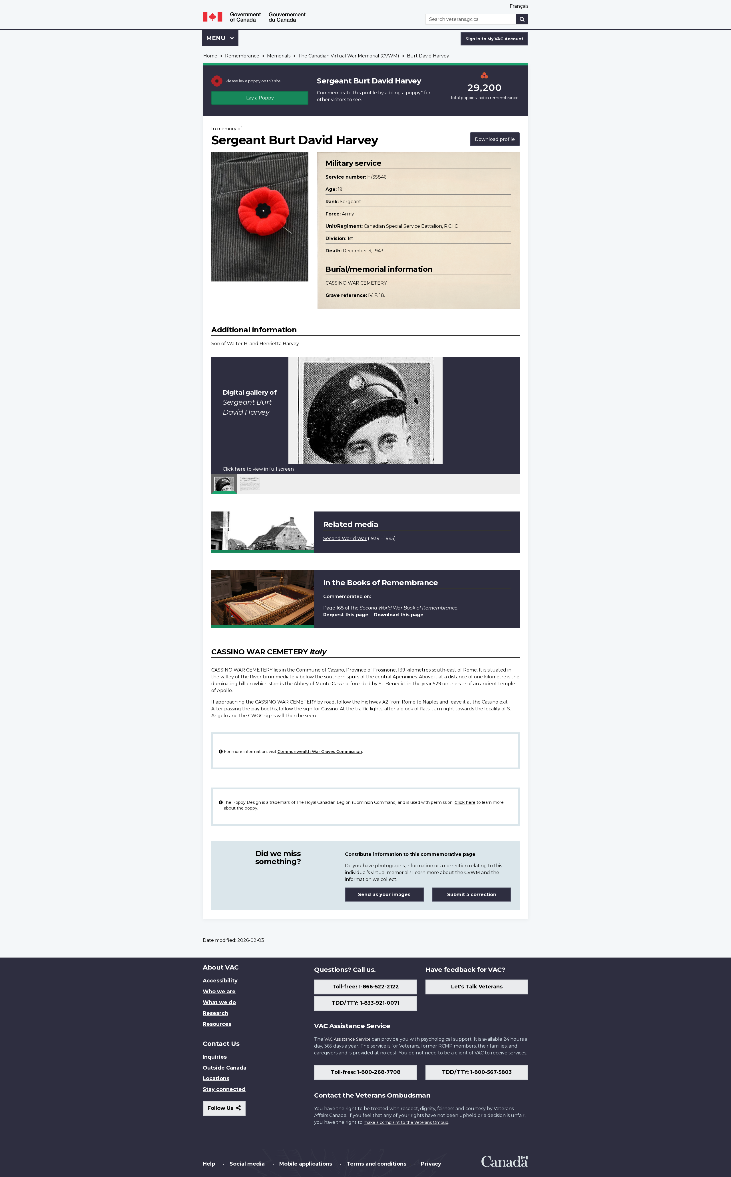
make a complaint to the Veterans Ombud (406, 1122)
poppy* (414, 92)
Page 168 (333, 608)
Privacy (431, 1164)
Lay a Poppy (260, 98)
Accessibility (220, 981)
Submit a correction (471, 894)
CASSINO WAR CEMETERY (356, 283)
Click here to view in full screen (258, 469)
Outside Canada (224, 1068)
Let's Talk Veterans (477, 987)
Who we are (219, 991)
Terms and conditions (376, 1164)
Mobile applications (305, 1164)
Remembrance (242, 56)
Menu (216, 38)
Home (210, 56)
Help (209, 1164)
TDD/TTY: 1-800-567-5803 (477, 1072)
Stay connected (224, 1089)
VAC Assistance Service (347, 1039)
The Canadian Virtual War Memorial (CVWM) (348, 56)
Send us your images (384, 894)
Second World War (345, 538)
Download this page (398, 615)
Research (215, 1013)
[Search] (522, 19)
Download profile (495, 139)
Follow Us (227, 1110)
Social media (247, 1164)
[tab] (224, 484)
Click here (465, 802)
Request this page (345, 615)
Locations (216, 1078)
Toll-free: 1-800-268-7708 (365, 1072)
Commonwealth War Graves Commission (320, 751)
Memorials (278, 56)
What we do (219, 1002)
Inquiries (215, 1057)
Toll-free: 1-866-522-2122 (365, 987)
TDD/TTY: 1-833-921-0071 (365, 1003)
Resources (217, 1024)
